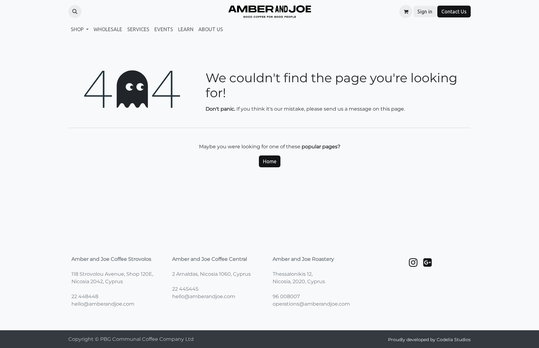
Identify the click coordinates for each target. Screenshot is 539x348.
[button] (74, 11)
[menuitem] (79, 29)
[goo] (427, 262)
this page (392, 109)
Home (269, 161)
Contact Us (454, 11)
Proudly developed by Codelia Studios (429, 339)
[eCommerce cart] (405, 11)
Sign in (424, 11)
